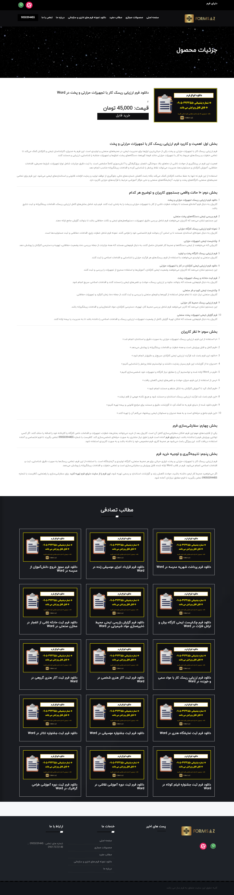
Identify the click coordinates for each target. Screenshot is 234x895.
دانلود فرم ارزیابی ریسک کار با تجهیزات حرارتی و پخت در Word (103, 92)
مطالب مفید (115, 17)
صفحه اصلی (152, 17)
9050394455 (28, 17)
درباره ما (60, 17)
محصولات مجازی (134, 17)
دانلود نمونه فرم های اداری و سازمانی (87, 17)
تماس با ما (47, 17)
